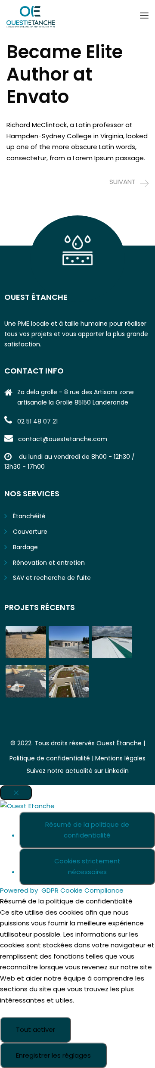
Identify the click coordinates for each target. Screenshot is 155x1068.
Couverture (30, 531)
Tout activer (35, 1029)
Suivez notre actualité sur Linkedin (78, 770)
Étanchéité (29, 516)
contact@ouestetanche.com (62, 439)
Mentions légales (120, 758)
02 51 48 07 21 (37, 421)
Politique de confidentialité (49, 758)
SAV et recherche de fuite (52, 577)
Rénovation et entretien (49, 562)
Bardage (25, 547)
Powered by (62, 890)
